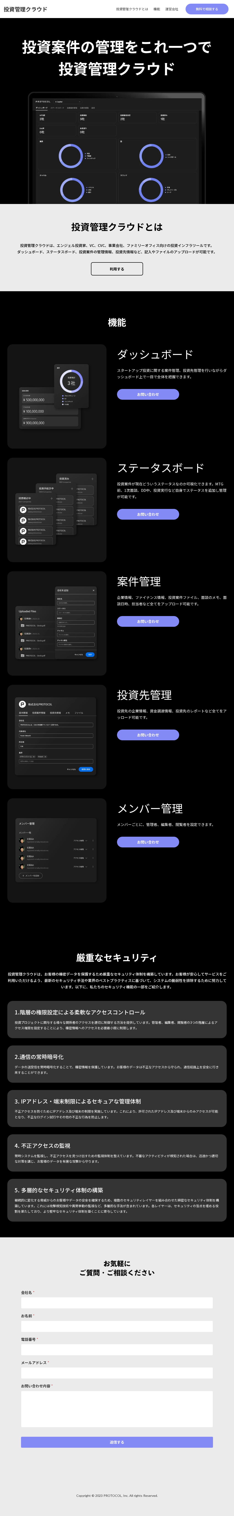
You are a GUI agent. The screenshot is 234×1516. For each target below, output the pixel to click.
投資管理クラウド (26, 9)
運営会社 (171, 9)
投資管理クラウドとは (132, 9)
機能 (157, 9)
